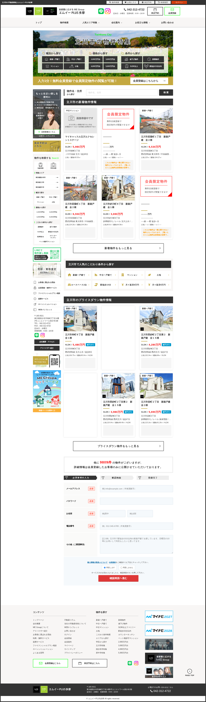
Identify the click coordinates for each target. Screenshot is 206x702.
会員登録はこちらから (145, 80)
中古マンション (102, 627)
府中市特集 (100, 653)
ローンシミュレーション (47, 304)
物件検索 (64, 22)
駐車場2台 (40, 236)
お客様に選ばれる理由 (46, 282)
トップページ (38, 620)
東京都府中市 (40, 187)
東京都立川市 (40, 182)
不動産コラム (69, 620)
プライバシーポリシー (73, 653)
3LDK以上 (134, 66)
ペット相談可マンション (47, 241)
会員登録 (172, 13)
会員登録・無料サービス (47, 288)
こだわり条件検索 (103, 635)
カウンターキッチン (53, 236)
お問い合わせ (167, 22)
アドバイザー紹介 (47, 348)
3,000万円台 (110, 59)
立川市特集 (100, 645)
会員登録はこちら (53, 663)
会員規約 (112, 562)
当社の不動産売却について (75, 624)
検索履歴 (164, 2)
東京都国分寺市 (41, 177)
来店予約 (155, 13)
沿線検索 (40, 168)
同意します (110, 568)
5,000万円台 (110, 66)
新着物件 (155, 59)
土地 (76, 66)
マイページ (68, 645)
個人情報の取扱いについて (97, 562)
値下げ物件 (134, 59)
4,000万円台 (95, 66)
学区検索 (53, 168)
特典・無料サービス (41, 638)
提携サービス (43, 299)
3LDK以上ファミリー (127, 627)
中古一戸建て (76, 59)
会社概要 (36, 624)
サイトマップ (69, 649)
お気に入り (131, 2)
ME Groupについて (40, 627)
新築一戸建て (55, 59)
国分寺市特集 (101, 649)
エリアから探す (102, 638)
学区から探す (101, 642)
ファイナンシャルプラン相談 (49, 293)
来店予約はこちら (92, 663)
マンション (55, 66)
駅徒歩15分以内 (156, 66)
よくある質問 (38, 653)
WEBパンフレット (45, 310)
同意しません (128, 568)
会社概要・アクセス (47, 342)
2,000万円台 (95, 59)
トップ (38, 22)
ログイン (68, 635)
